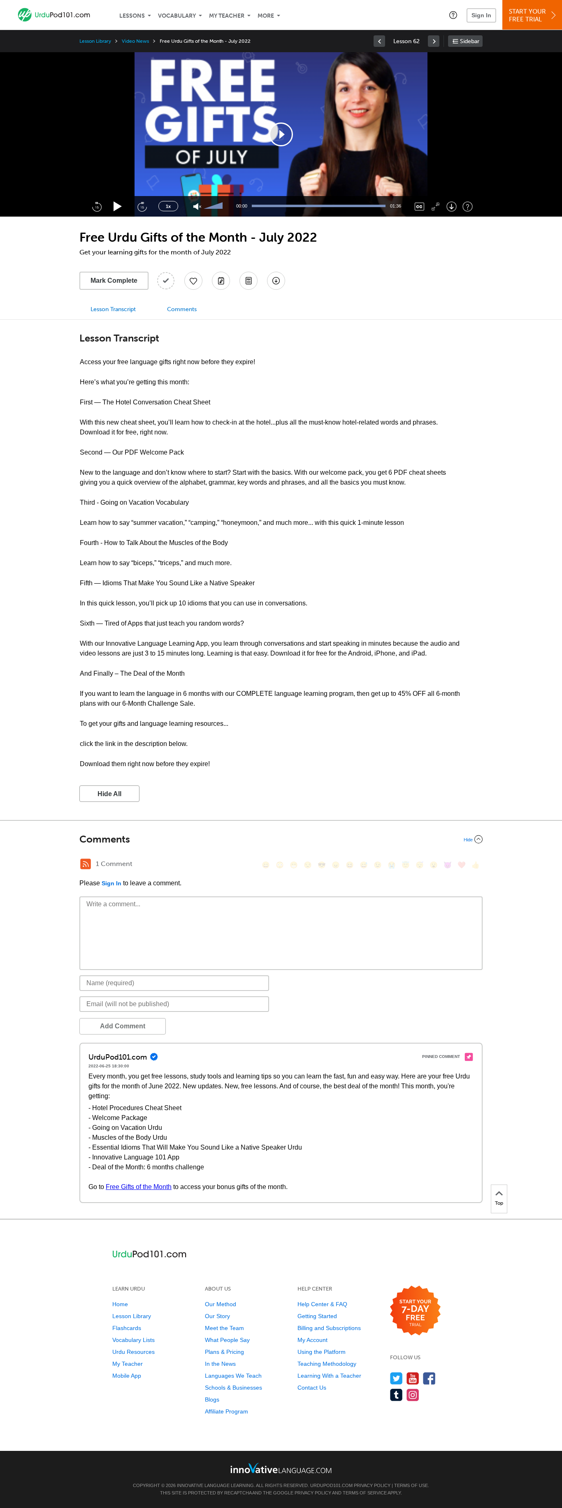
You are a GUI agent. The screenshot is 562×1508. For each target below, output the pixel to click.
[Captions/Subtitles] (419, 206)
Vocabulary (177, 15)
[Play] (118, 206)
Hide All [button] (109, 793)
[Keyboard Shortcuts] (467, 206)
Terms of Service (365, 1492)
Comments (182, 309)
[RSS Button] (85, 864)
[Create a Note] (221, 281)
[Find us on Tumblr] (396, 1394)
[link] (379, 41)
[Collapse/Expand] (281, 839)
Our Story (217, 1316)
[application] (281, 134)
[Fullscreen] (435, 206)
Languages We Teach (233, 1375)
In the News (220, 1363)
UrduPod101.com (331, 1485)
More (266, 15)
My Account (312, 1340)
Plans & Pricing (224, 1352)
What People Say (227, 1340)
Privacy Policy (372, 1485)
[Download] (451, 206)
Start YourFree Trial (527, 15)
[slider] (214, 206)
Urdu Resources (133, 1352)
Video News (135, 41)
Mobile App (126, 1375)
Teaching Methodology (326, 1363)
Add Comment (122, 1026)
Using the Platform (321, 1352)
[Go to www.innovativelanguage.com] (281, 1467)
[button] (453, 15)
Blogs (212, 1399)
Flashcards (126, 1328)
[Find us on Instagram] (412, 1394)
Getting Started (317, 1316)
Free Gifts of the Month (139, 1186)
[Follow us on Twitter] (396, 1378)
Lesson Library (95, 41)
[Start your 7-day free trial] (415, 1311)
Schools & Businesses (233, 1387)
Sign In (481, 15)
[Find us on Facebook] (429, 1378)
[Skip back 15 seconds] (96, 206)
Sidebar (469, 41)
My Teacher (226, 15)
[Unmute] (197, 206)
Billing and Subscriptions (329, 1328)
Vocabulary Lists (133, 1340)
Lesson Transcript (113, 309)
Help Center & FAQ (322, 1304)
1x (168, 206)
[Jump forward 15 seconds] (142, 206)
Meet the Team (224, 1328)
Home (120, 1304)
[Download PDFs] (248, 281)
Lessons (132, 15)
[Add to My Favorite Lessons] (193, 281)
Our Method (220, 1304)
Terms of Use (411, 1485)
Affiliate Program (226, 1411)
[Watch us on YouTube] (412, 1378)
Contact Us (311, 1387)
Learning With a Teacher (329, 1375)
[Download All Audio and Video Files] (276, 281)
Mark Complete (114, 280)
